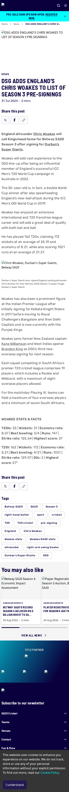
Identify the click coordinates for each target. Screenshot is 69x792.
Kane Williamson (13, 344)
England (10, 531)
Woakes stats (13, 539)
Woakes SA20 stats (42, 539)
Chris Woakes (44, 134)
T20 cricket (25, 522)
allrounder (12, 547)
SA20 (34, 506)
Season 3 (52, 506)
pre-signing (49, 522)
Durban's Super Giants (20, 555)
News (16, 24)
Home (4, 24)
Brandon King (12, 349)
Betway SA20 (14, 506)
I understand (15, 785)
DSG (46, 555)
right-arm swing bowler (43, 547)
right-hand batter (17, 514)
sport (40, 514)
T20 (7, 522)
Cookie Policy (49, 773)
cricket (57, 514)
